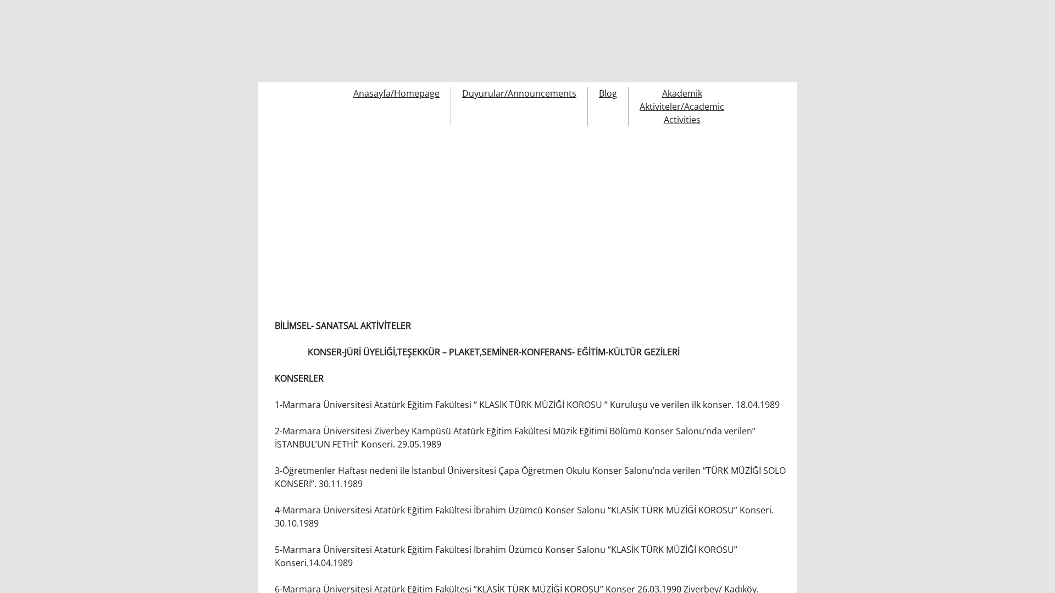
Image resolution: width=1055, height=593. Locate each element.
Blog (608, 93)
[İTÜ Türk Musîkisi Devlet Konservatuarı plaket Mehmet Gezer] (482, 212)
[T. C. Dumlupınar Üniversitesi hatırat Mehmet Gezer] (746, 212)
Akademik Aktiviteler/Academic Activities (682, 106)
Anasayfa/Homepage (396, 93)
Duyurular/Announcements (519, 93)
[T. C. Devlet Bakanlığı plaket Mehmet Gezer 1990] (306, 212)
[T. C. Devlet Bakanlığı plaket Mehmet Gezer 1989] (394, 212)
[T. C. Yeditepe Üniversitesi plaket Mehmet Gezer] (658, 212)
